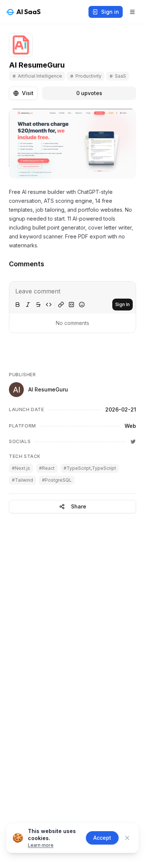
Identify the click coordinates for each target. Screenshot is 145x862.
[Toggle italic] (28, 304)
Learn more (41, 845)
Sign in (110, 12)
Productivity (88, 76)
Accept (102, 838)
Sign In (122, 304)
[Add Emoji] (82, 304)
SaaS (120, 76)
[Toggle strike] (38, 304)
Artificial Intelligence (40, 76)
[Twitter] (133, 442)
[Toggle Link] (61, 304)
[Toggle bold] (17, 304)
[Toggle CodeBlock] (71, 304)
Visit (27, 93)
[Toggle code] (49, 304)
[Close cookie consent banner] (127, 837)
